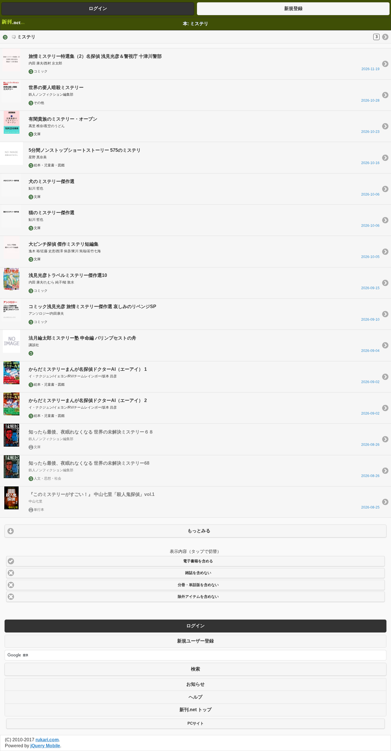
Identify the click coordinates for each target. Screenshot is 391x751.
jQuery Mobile (45, 745)
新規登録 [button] (293, 8)
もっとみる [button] (198, 530)
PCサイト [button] (195, 724)
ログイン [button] (98, 8)
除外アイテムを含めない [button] (198, 597)
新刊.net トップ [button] (195, 709)
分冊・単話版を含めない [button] (198, 585)
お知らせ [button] (195, 684)
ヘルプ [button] (195, 697)
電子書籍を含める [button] (198, 561)
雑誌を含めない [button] (198, 573)
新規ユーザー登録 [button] (195, 640)
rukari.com (47, 739)
